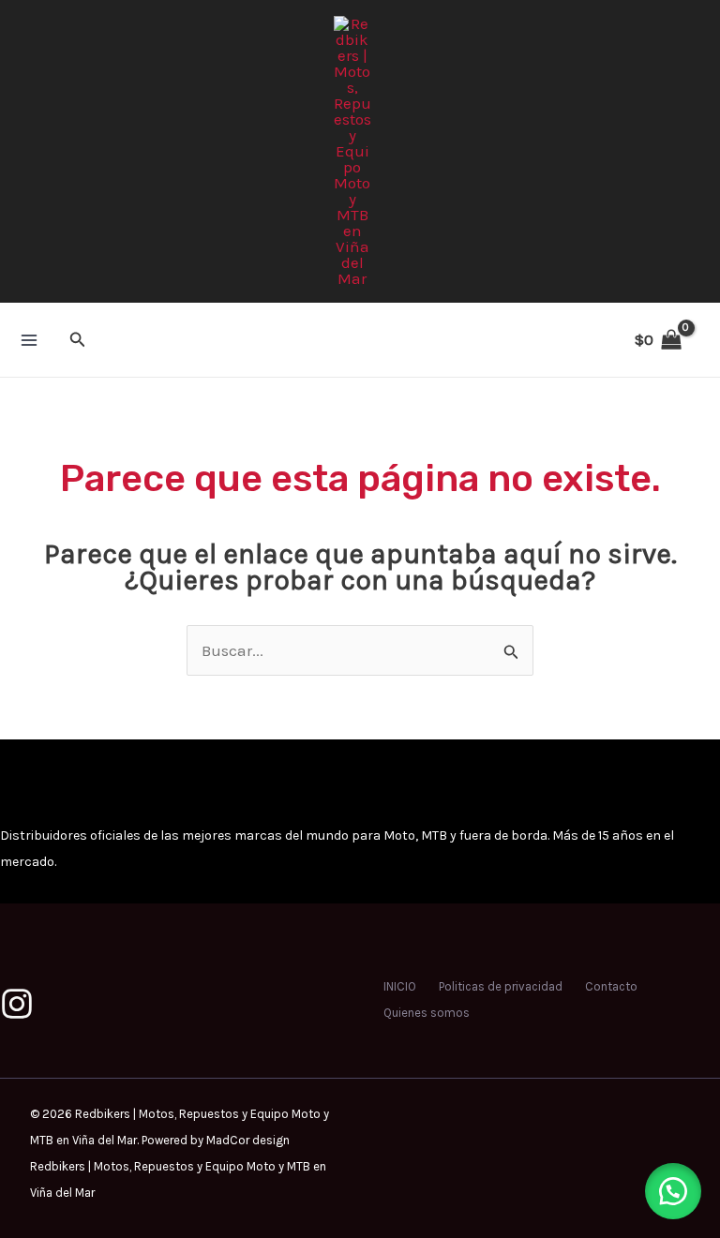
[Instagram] (17, 1004)
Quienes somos (426, 1013)
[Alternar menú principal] (29, 340)
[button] (77, 340)
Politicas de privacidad (500, 986)
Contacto (611, 986)
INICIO (399, 986)
